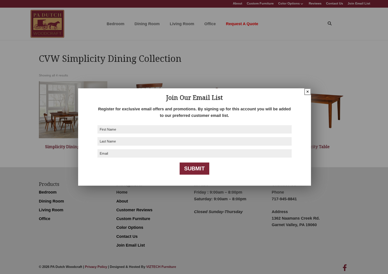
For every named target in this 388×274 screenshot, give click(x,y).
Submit (194, 168)
